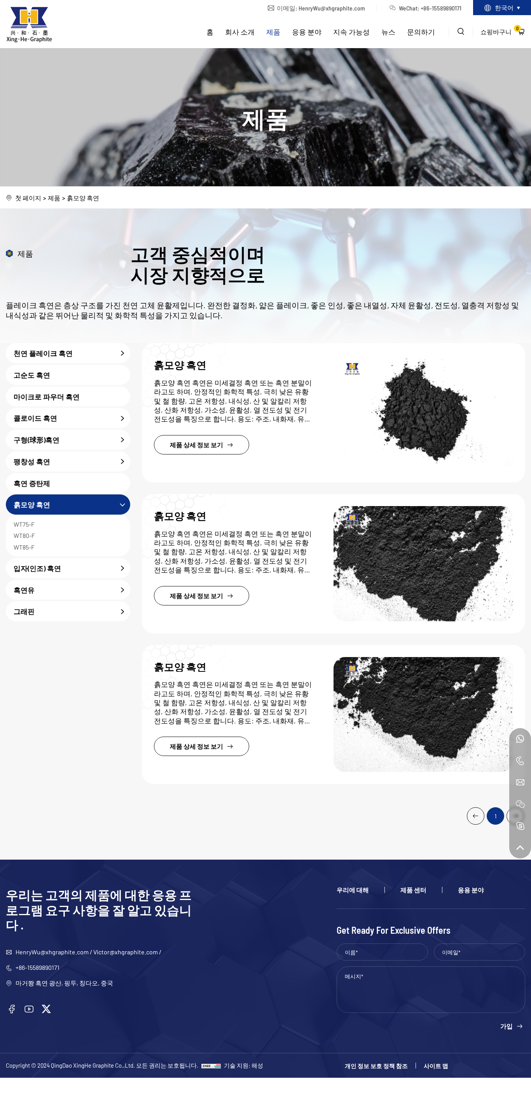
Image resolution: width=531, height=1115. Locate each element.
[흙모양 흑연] (423, 412)
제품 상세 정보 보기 (196, 444)
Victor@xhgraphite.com (125, 951)
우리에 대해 (353, 890)
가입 (506, 1026)
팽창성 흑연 (32, 461)
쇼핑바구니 (499, 30)
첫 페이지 (28, 197)
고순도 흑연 (32, 374)
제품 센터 (413, 890)
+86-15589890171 (37, 967)
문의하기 (421, 31)
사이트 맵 (436, 1065)
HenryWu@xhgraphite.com (332, 8)
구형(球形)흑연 (36, 439)
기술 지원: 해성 (243, 1065)
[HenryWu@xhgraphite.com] (520, 782)
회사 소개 (240, 31)
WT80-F (24, 535)
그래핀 (24, 611)
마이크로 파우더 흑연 (47, 396)
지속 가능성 (351, 31)
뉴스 (388, 31)
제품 (273, 31)
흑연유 (24, 589)
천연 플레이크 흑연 (43, 353)
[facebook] (11, 1009)
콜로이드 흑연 (35, 418)
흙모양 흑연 (83, 197)
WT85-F (24, 547)
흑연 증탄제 (32, 483)
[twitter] (46, 1009)
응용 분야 (306, 31)
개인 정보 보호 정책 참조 (376, 1065)
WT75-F (24, 524)
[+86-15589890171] (520, 739)
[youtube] (29, 1009)
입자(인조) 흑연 (37, 568)
